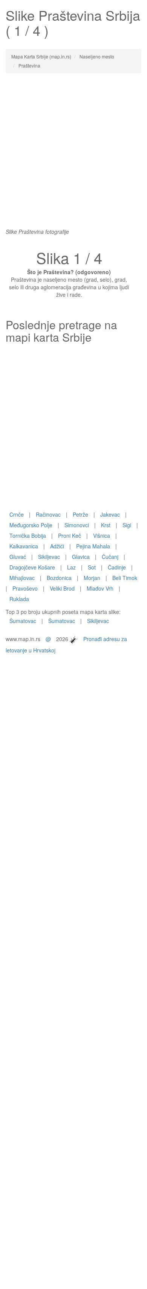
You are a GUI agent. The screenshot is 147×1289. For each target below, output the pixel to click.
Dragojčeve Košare (32, 567)
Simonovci (76, 525)
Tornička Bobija (27, 535)
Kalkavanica (23, 546)
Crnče (16, 514)
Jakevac (110, 514)
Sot (92, 567)
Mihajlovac (22, 578)
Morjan (92, 578)
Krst (105, 525)
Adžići (57, 546)
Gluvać (17, 556)
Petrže (80, 514)
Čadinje (117, 567)
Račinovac (48, 514)
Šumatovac (22, 621)
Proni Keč (69, 535)
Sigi (126, 525)
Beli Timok (124, 578)
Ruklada (19, 599)
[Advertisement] (73, 154)
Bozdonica (59, 578)
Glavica (81, 556)
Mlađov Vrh (100, 588)
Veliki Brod (62, 588)
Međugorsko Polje (30, 525)
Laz (71, 567)
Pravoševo (25, 588)
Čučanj (110, 556)
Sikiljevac (49, 556)
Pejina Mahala (93, 546)
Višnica (101, 535)
